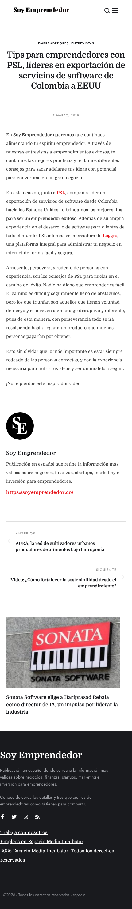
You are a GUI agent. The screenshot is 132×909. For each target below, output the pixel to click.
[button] (107, 10)
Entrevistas (82, 43)
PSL (61, 192)
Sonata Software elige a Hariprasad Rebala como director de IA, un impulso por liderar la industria (62, 705)
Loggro (110, 235)
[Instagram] (25, 816)
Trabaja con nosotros (24, 832)
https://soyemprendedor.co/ (39, 492)
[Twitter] (14, 816)
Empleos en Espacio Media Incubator (41, 841)
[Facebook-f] (2, 816)
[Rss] (37, 816)
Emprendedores (53, 43)
